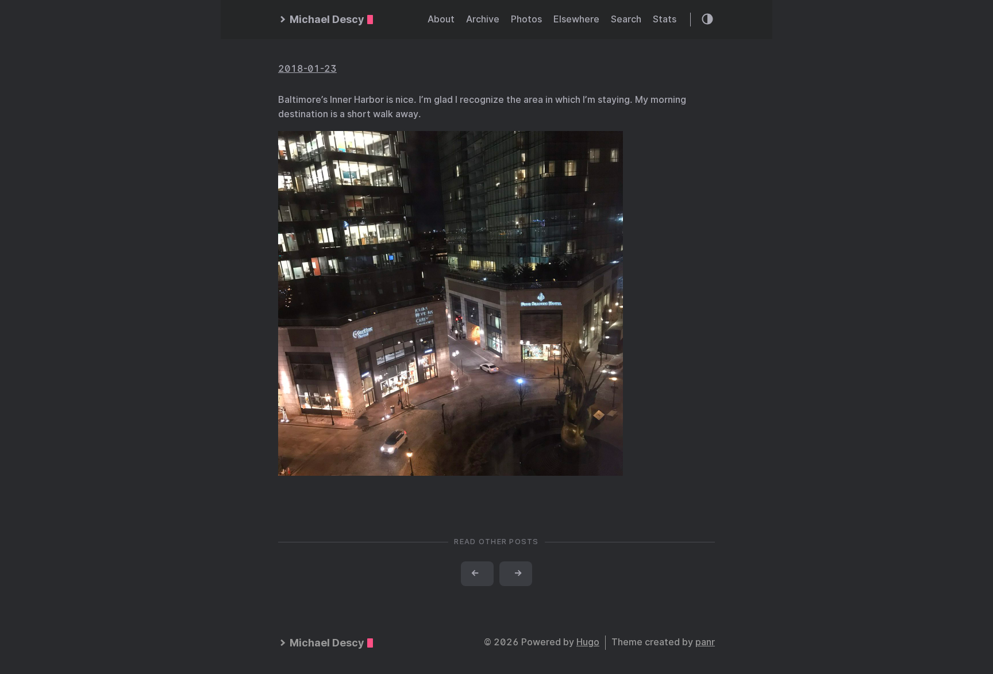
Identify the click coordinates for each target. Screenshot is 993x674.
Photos (526, 19)
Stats (664, 19)
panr (705, 642)
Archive (482, 19)
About (441, 19)
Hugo (587, 642)
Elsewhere (576, 19)
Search (626, 19)
